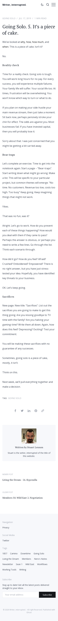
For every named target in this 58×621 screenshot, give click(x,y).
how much (38, 42)
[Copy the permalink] (42, 411)
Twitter (5, 540)
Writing (22, 569)
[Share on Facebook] (15, 411)
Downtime (26, 553)
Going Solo (8, 18)
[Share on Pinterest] (36, 411)
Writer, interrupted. (14, 4)
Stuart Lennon (35, 447)
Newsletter (7, 564)
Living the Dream (10, 558)
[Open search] (47, 5)
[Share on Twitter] (22, 411)
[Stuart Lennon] (29, 442)
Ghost (29, 612)
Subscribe (47, 594)
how (28, 42)
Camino (14, 553)
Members (26, 558)
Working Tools (9, 569)
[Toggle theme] (42, 5)
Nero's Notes (40, 558)
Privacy (5, 527)
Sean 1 (19, 564)
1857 (4, 553)
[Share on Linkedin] (29, 411)
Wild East (29, 564)
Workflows (42, 564)
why (23, 42)
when (5, 46)
